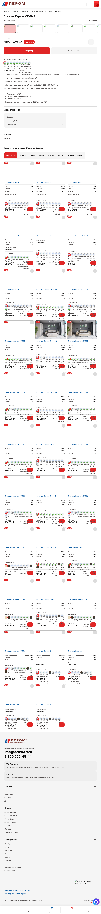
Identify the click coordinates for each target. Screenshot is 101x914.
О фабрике (8, 844)
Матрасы (7, 829)
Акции (6, 847)
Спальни (7, 797)
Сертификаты (9, 870)
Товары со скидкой (11, 832)
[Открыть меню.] (96, 4)
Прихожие (8, 794)
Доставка (8, 850)
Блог (6, 874)
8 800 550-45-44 (18, 756)
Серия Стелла (10, 822)
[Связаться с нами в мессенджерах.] (96, 901)
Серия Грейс (9, 819)
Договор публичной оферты (15, 893)
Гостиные (8, 791)
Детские (7, 801)
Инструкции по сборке (13, 867)
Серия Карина (10, 812)
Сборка (7, 854)
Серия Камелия (10, 816)
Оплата (7, 857)
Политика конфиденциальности (17, 890)
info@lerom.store (18, 752)
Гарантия (7, 860)
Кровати (7, 826)
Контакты (8, 864)
